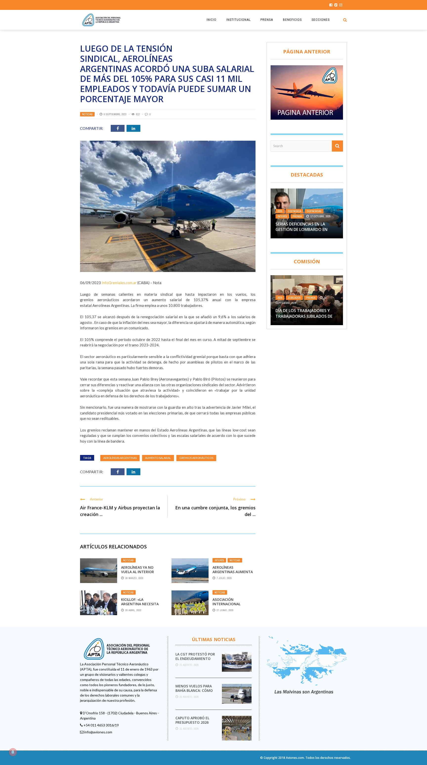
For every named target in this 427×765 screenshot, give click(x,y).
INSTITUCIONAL (238, 20)
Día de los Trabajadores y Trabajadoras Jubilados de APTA (304, 316)
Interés (219, 560)
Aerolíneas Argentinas (120, 457)
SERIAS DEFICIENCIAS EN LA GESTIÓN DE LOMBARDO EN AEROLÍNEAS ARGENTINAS (301, 229)
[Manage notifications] (13, 752)
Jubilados (294, 297)
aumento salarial (158, 457)
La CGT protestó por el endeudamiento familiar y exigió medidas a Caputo (195, 661)
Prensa (297, 216)
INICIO (211, 20)
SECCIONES (321, 20)
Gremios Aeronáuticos (196, 457)
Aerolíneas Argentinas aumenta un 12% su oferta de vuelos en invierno (233, 574)
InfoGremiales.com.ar (119, 282)
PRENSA (266, 20)
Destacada (294, 211)
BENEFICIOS (292, 20)
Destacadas (314, 211)
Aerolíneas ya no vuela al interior (137, 569)
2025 (280, 211)
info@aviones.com (98, 732)
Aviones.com (295, 758)
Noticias (87, 114)
